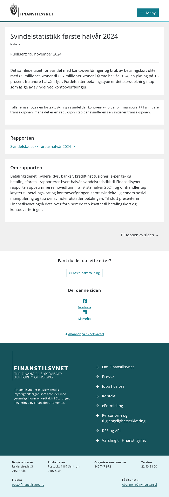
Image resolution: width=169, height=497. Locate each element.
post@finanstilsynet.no (28, 484)
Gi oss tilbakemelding (84, 273)
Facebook (84, 307)
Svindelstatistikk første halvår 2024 (41, 146)
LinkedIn (84, 318)
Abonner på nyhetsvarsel (86, 334)
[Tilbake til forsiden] (47, 10)
